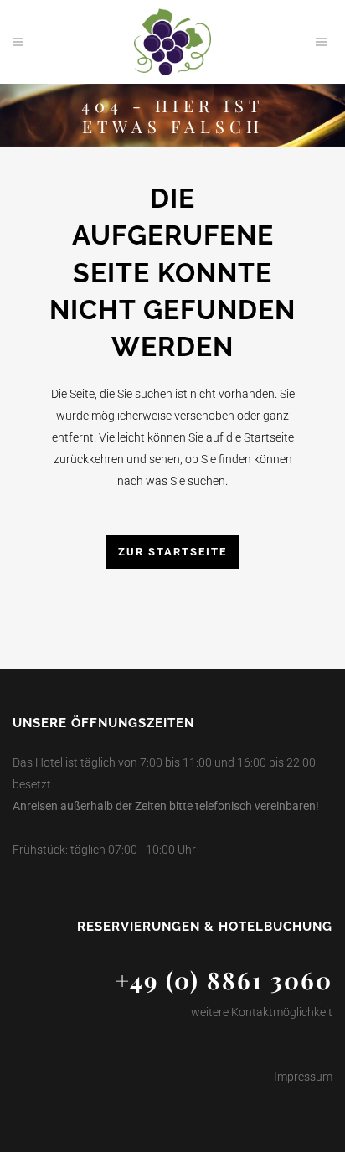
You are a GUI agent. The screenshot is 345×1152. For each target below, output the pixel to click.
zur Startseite (172, 551)
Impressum (303, 1076)
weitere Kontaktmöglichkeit (261, 1012)
